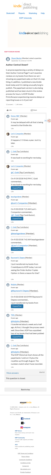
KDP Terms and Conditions (25, 453)
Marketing (33, 13)
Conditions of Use (25, 462)
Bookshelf (10, 13)
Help (43, 13)
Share (35, 110)
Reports (21, 13)
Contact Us (25, 466)
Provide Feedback (25, 472)
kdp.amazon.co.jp (25, 469)
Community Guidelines (25, 459)
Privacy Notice (26, 456)
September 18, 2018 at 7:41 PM (21, 61)
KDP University (25, 18)
